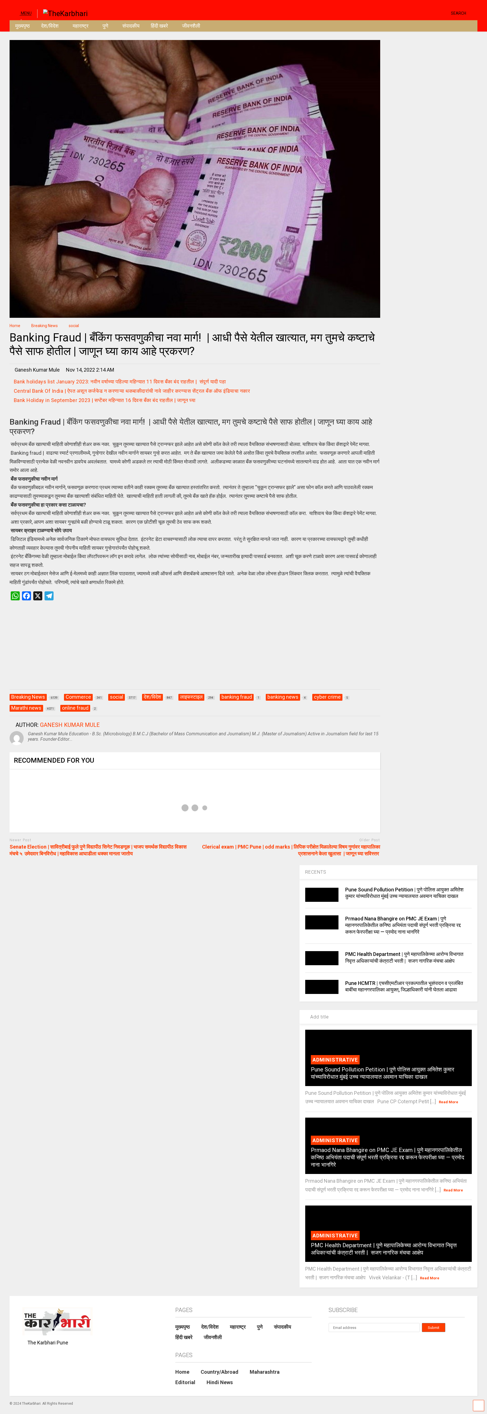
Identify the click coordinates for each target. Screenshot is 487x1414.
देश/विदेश (50, 26)
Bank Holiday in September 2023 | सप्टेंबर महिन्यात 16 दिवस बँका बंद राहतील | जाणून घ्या (105, 400)
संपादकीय (131, 26)
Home (182, 1372)
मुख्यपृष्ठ (22, 26)
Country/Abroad (219, 1372)
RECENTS (315, 872)
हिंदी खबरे (159, 26)
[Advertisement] (195, 650)
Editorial (185, 1382)
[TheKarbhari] (62, 13)
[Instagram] (435, 13)
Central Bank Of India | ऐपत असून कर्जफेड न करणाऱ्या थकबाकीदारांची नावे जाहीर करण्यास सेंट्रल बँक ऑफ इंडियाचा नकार (132, 391)
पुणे (105, 26)
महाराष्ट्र (80, 26)
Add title (319, 1017)
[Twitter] (422, 13)
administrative (335, 1060)
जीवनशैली (191, 26)
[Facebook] (444, 13)
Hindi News (220, 1382)
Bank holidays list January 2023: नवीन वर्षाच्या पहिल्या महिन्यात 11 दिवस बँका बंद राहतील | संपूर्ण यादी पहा (120, 382)
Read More (448, 1102)
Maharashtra (265, 1372)
